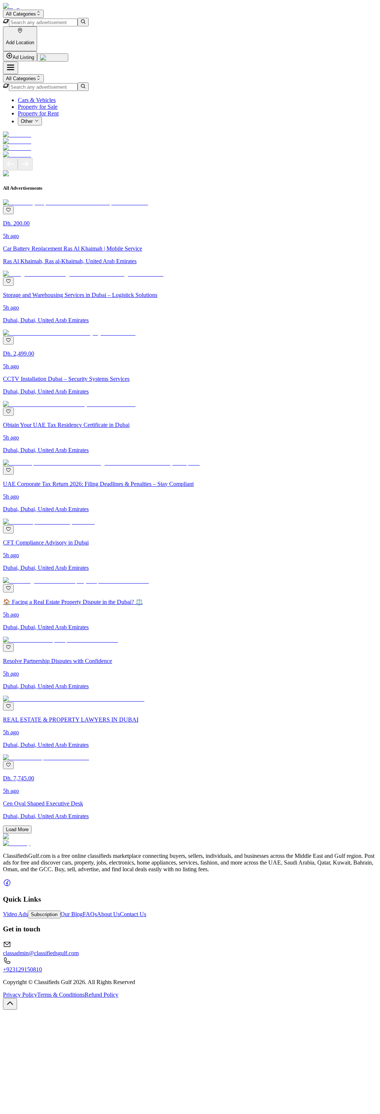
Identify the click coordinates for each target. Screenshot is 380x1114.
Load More (17, 829)
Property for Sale (38, 107)
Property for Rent (38, 113)
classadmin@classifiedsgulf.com (41, 953)
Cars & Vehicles (37, 100)
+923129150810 (22, 969)
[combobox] (23, 14)
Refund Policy (101, 995)
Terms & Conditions (61, 995)
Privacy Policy (20, 995)
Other (27, 121)
